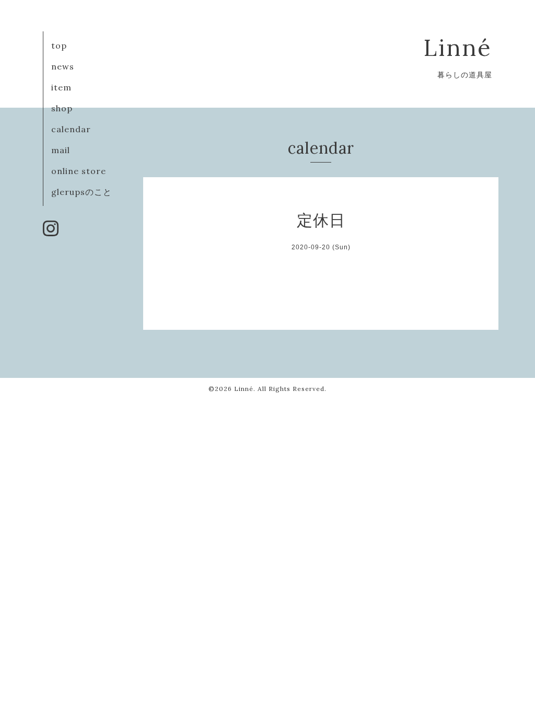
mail (60, 150)
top (59, 45)
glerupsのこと (81, 192)
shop (62, 108)
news (62, 66)
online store (78, 171)
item (61, 87)
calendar (71, 129)
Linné (458, 47)
